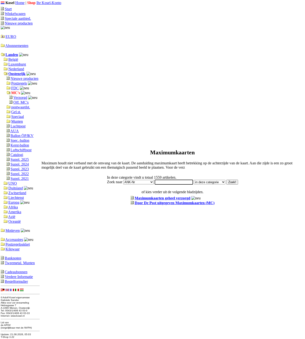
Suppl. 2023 (19, 169)
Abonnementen (16, 46)
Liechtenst (16, 198)
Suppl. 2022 (19, 174)
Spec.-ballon (19, 140)
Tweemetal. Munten (20, 263)
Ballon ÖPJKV (22, 136)
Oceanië (14, 221)
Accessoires (14, 240)
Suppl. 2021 (19, 179)
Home (20, 3)
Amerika (14, 212)
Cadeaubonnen (16, 272)
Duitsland (15, 188)
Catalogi (16, 155)
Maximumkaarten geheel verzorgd (162, 198)
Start (8, 9)
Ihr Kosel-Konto (48, 3)
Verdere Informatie (19, 277)
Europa (13, 202)
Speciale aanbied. (18, 18)
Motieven (12, 230)
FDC (15, 88)
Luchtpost (17, 126)
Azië (11, 217)
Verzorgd (20, 98)
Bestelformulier (16, 281)
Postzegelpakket (17, 244)
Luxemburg (17, 64)
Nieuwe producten (19, 23)
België (13, 59)
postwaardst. (20, 107)
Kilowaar (12, 249)
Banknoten (13, 258)
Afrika (13, 207)
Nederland (16, 69)
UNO (12, 183)
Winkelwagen (15, 14)
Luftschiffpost (20, 150)
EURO (10, 37)
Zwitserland (17, 193)
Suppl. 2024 (19, 164)
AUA (14, 131)
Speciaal (17, 117)
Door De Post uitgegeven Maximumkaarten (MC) (174, 203)
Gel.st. (16, 112)
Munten (17, 121)
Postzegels (19, 83)
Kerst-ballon (19, 145)
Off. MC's (21, 102)
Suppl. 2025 (19, 159)
